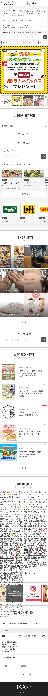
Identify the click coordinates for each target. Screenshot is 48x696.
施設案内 (24, 666)
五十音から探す (24, 134)
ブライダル (20, 42)
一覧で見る (24, 194)
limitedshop (11, 42)
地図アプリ (39, 623)
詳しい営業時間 (38, 32)
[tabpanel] (24, 70)
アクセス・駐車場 (24, 674)
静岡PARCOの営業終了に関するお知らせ (16, 20)
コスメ (27, 42)
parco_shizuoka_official (24, 573)
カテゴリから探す (24, 143)
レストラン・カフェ (37, 42)
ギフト (4, 42)
